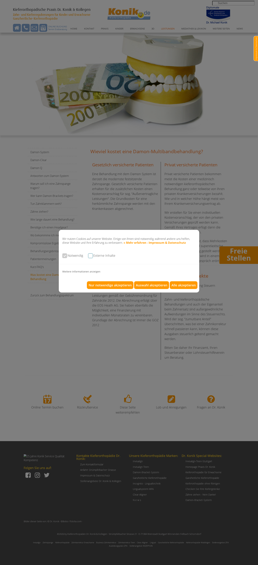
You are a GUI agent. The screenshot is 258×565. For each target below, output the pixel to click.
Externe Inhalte (104, 255)
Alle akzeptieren (183, 285)
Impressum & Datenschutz (256, 48)
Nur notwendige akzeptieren (110, 285)
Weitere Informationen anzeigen (81, 271)
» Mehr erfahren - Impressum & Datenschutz (155, 243)
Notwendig (75, 255)
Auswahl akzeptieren (151, 285)
